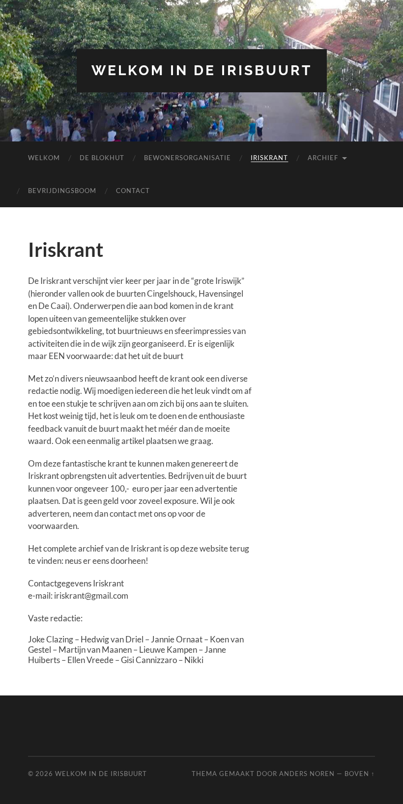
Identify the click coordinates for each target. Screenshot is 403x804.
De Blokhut (102, 158)
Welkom (44, 158)
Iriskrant (269, 158)
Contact (133, 190)
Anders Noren (307, 773)
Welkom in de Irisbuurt (201, 70)
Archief (323, 158)
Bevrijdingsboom (62, 190)
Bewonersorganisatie (187, 158)
